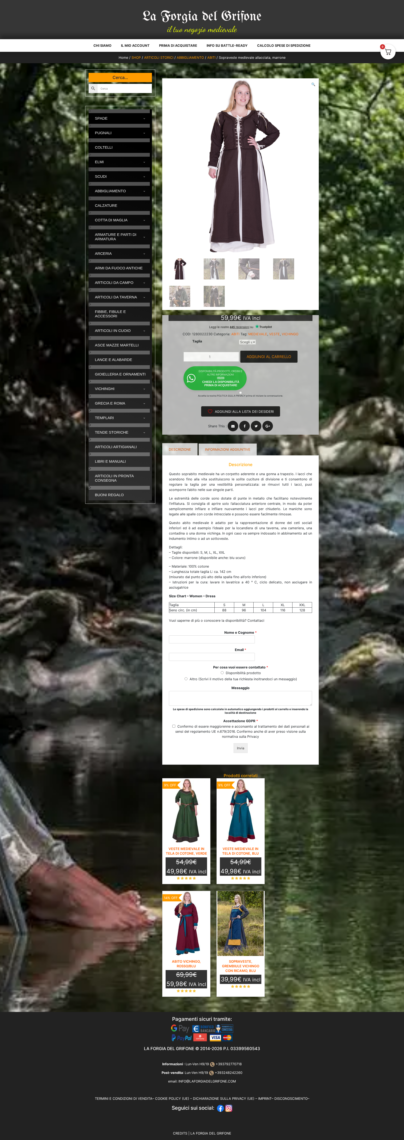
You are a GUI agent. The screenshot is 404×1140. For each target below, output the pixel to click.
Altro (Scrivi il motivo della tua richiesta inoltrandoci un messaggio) (243, 679)
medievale (257, 334)
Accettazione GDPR (240, 721)
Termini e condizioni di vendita (123, 1098)
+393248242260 (228, 1073)
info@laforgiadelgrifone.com (207, 1081)
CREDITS (180, 1133)
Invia (240, 748)
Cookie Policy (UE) (172, 1098)
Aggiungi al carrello (269, 356)
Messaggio (240, 688)
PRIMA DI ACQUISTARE (178, 45)
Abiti (211, 57)
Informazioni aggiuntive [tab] (227, 449)
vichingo (290, 334)
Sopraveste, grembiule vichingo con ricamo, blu (240, 966)
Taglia (197, 341)
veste (274, 334)
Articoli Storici (158, 57)
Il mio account (135, 45)
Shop (136, 57)
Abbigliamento (190, 57)
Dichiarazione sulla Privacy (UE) (223, 1098)
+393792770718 (228, 1064)
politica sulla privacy (231, 395)
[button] (313, 84)
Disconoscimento (291, 1098)
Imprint (265, 1098)
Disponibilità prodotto (243, 673)
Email (240, 650)
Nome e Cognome (240, 632)
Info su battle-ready (227, 45)
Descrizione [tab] (180, 449)
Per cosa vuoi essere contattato (240, 667)
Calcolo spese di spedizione (284, 45)
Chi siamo (102, 45)
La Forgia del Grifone (202, 17)
